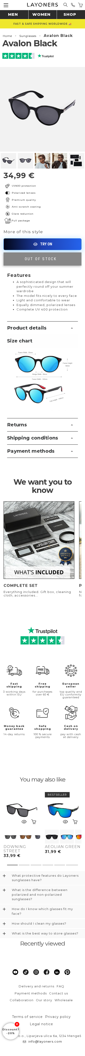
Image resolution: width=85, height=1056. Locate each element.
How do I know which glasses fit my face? (42, 911)
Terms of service (27, 1017)
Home (7, 36)
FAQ (60, 986)
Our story (44, 1000)
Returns (17, 425)
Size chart (19, 341)
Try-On (42, 244)
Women (41, 14)
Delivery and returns (36, 986)
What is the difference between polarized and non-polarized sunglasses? (40, 894)
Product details (27, 328)
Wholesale (64, 1000)
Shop (70, 14)
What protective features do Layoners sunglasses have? (45, 878)
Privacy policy (58, 1017)
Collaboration (22, 1000)
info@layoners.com (45, 1041)
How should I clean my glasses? (39, 923)
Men (13, 14)
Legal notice (41, 1024)
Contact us (58, 993)
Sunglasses (27, 36)
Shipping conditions (32, 438)
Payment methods (31, 451)
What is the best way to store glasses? (45, 933)
